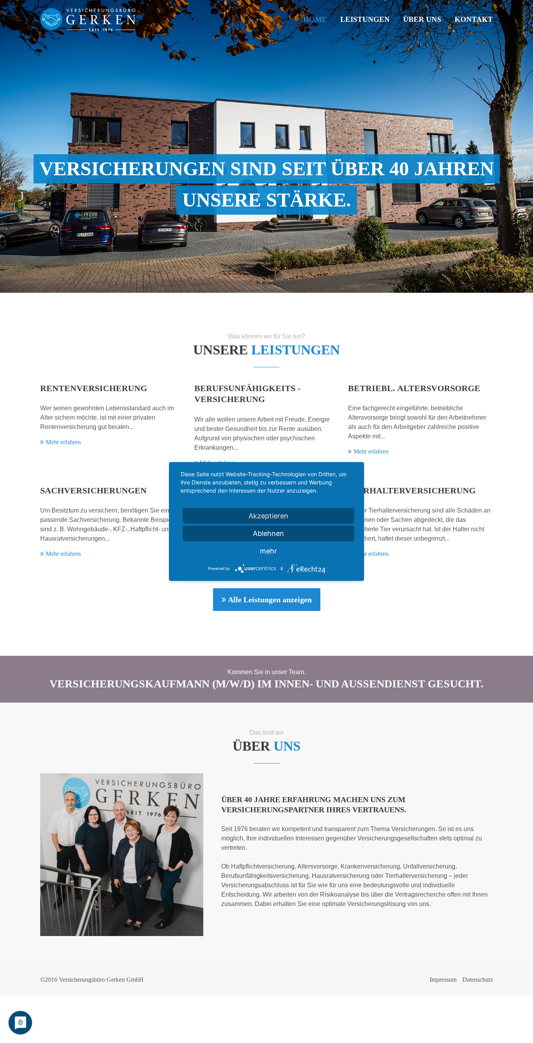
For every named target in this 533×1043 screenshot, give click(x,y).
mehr (268, 551)
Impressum (443, 979)
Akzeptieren (268, 516)
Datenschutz (477, 979)
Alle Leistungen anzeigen (270, 599)
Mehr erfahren (63, 442)
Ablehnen (268, 533)
